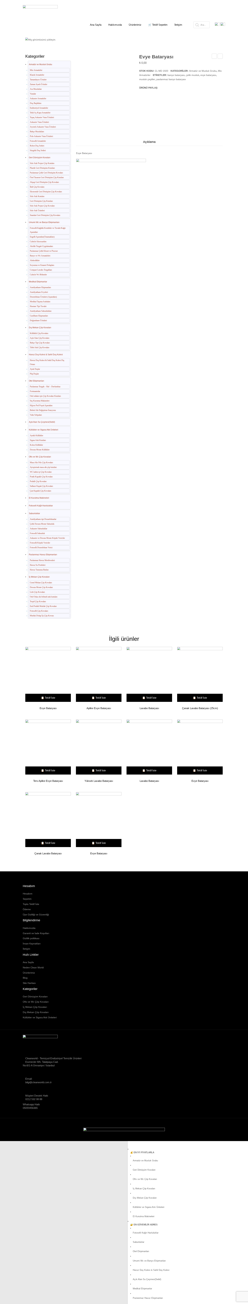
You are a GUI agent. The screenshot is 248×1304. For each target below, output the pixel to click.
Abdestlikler (35, 260)
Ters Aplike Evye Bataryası (48, 780)
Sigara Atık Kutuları (38, 440)
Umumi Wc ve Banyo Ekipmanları (44, 222)
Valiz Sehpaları (36, 415)
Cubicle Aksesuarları (38, 241)
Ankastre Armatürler (38, 98)
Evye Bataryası (48, 708)
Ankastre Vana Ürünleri (39, 122)
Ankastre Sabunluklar (38, 528)
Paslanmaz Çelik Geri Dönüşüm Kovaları (46, 173)
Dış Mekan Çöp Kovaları (40, 327)
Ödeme (27, 909)
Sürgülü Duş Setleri (38, 150)
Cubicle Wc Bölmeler (38, 274)
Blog (25, 977)
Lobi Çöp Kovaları (37, 592)
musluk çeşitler (147, 79)
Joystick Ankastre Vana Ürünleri (43, 127)
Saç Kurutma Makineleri (39, 401)
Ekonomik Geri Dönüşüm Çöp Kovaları (46, 191)
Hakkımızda (29, 928)
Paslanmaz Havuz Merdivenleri (42, 560)
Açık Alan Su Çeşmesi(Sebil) (42, 422)
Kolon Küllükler (36, 445)
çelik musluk (192, 75)
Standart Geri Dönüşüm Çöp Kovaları (45, 215)
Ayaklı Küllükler (36, 435)
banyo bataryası (176, 75)
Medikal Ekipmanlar (38, 282)
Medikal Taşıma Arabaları (40, 301)
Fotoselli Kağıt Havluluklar (41, 505)
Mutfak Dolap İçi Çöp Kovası (42, 615)
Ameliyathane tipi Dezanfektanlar (43, 519)
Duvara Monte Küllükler (40, 449)
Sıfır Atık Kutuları (37, 196)
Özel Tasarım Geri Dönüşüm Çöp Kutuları (47, 177)
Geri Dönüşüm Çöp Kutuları (41, 201)
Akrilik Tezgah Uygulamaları (41, 246)
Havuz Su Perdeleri (37, 565)
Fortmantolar (35, 391)
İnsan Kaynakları (32, 943)
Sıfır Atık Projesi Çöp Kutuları (42, 163)
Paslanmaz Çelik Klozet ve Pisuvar (44, 251)
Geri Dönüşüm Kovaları (39, 157)
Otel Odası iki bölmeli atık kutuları (43, 597)
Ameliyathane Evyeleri (39, 292)
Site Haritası (29, 983)
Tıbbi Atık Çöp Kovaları (39, 347)
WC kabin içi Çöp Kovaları (41, 472)
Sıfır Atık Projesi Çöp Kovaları (42, 206)
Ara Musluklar (36, 89)
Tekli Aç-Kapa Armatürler (40, 112)
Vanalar (33, 94)
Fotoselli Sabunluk (37, 533)
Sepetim (27, 899)
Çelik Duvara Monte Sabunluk (42, 524)
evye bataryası (208, 75)
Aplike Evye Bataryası (99, 708)
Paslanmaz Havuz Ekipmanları (43, 554)
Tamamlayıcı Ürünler (38, 79)
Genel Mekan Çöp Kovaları (41, 582)
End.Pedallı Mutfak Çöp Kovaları (43, 606)
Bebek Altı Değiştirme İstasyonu (43, 410)
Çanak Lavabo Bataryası (48, 853)
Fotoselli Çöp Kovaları (39, 611)
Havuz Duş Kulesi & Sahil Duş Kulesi (46, 354)
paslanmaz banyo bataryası (171, 79)
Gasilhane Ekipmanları (39, 316)
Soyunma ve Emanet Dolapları (42, 265)
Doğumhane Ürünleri (38, 320)
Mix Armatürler (96, 37)
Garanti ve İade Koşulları (36, 933)
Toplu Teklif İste (31, 904)
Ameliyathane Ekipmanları (40, 287)
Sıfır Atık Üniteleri (37, 210)
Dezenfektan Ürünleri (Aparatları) (43, 297)
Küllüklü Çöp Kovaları (39, 333)
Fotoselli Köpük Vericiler (40, 543)
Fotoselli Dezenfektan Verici (41, 547)
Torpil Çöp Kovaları (38, 601)
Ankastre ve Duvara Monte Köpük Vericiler (47, 538)
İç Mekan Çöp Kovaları (39, 577)
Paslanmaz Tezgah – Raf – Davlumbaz (45, 386)
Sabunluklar (34, 513)
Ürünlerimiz (29, 972)
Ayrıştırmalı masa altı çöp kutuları (43, 467)
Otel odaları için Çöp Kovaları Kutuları (45, 396)
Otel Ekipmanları (36, 381)
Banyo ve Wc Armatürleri (40, 256)
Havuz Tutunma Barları (39, 570)
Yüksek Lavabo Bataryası (99, 780)
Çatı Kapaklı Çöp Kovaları (40, 491)
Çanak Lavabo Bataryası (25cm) (200, 708)
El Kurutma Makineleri (39, 498)
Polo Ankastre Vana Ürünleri (41, 136)
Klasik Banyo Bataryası (220, 57)
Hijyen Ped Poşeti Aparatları (41, 405)
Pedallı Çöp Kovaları (38, 481)
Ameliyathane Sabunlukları (40, 311)
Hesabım (27, 893)
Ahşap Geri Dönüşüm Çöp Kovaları (44, 182)
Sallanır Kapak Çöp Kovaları (41, 486)
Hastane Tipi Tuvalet (38, 306)
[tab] (149, 143)
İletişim (26, 948)
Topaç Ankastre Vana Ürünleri (42, 117)
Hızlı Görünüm (46, 675)
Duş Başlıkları (35, 103)
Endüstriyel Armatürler (39, 108)
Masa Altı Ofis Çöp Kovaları (41, 462)
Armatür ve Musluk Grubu (68, 37)
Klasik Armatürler (37, 75)
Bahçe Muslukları (37, 131)
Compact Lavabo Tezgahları (41, 270)
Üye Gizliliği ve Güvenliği (36, 914)
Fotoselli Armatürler (38, 141)
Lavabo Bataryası (214, 57)
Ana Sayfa (42, 37)
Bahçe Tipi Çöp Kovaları (40, 343)
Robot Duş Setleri (37, 146)
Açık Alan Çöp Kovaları (39, 338)
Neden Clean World (33, 967)
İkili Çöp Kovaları (37, 187)
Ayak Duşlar (35, 369)
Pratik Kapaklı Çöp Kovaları (41, 476)
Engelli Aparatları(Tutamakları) (42, 237)
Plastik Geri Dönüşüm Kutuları (42, 168)
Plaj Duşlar (34, 374)
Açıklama (149, 142)
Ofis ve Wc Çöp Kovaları (40, 457)
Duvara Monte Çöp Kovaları (41, 587)
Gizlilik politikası (31, 938)
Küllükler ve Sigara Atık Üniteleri (43, 430)
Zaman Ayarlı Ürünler (38, 84)
